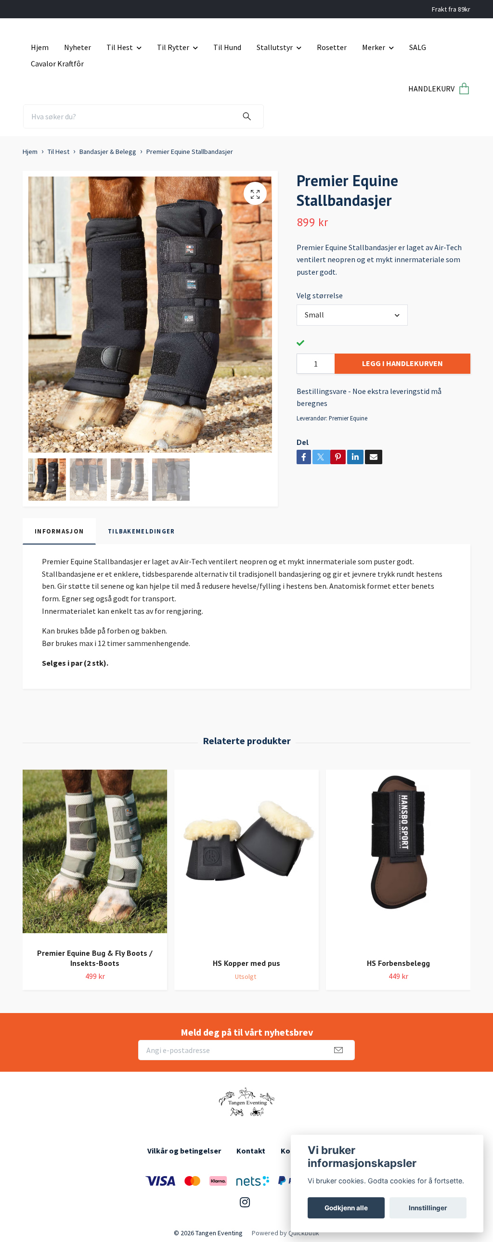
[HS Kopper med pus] (246, 860)
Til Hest (119, 47)
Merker (373, 47)
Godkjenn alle (346, 1208)
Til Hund (227, 47)
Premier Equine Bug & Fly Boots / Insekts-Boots (95, 958)
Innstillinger (428, 1208)
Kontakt (250, 1150)
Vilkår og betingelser (184, 1150)
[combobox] (352, 315)
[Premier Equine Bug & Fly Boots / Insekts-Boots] (95, 855)
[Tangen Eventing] (246, 1102)
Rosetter (332, 47)
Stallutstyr (275, 47)
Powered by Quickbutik (285, 1233)
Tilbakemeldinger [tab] (141, 531)
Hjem (40, 47)
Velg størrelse (320, 295)
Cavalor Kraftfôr (57, 63)
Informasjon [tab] (59, 531)
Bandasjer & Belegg (107, 151)
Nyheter (77, 47)
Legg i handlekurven (402, 363)
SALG (417, 47)
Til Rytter (173, 47)
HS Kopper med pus (246, 963)
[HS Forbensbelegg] (398, 860)
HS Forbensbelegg (398, 963)
